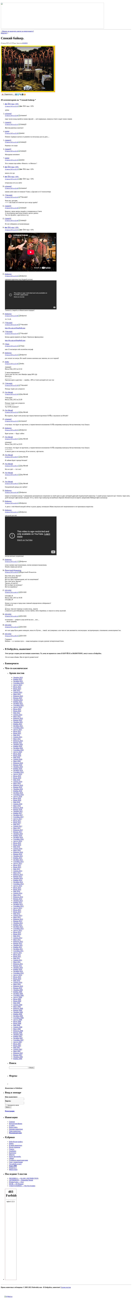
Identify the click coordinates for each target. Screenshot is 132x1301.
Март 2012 (17, 940)
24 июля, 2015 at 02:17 (11, 561)
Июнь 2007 (17, 1046)
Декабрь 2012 (18, 923)
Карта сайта (13, 1127)
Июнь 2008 (17, 1023)
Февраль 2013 (18, 919)
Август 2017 (17, 819)
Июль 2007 (17, 1044)
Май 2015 (16, 869)
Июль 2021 (17, 731)
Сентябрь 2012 (18, 928)
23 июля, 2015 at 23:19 (11, 333)
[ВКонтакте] (16, 94)
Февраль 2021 (18, 741)
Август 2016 (17, 841)
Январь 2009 (17, 1010)
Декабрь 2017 (18, 811)
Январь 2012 (17, 943)
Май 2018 (16, 802)
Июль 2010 (17, 977)
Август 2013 (17, 908)
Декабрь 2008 (18, 1012)
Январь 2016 (17, 854)
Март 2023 (17, 694)
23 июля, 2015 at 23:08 (11, 316)
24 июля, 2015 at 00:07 (11, 439)
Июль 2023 (17, 687)
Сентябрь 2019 (18, 772)
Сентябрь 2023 (18, 683)
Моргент (4, 33)
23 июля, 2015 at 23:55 (11, 421)
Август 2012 (17, 930)
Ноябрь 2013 (17, 902)
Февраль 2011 (18, 964)
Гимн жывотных (15, 1131)
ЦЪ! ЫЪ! (8, 590)
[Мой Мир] (22, 94)
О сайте (12, 1125)
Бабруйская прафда (16, 1142)
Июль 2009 (17, 999)
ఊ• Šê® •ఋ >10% (11, 104)
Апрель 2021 (17, 737)
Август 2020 (17, 752)
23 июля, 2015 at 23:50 (11, 394)
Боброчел (8, 274)
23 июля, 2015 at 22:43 (11, 197)
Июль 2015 (17, 865)
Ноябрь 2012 (17, 925)
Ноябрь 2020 (17, 746)
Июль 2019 (17, 776)
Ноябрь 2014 (17, 880)
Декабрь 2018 (18, 789)
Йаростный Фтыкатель (13, 570)
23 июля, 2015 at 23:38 (11, 363)
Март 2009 (17, 1006)
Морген (12, 1155)
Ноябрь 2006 (17, 1059)
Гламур (11, 1149)
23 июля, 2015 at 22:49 (11, 220)
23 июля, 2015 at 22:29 (11, 151)
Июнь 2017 (17, 822)
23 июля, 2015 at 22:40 (11, 188)
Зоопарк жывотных (16, 1129)
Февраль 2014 (18, 897)
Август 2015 (17, 863)
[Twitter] (18, 94)
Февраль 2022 (18, 718)
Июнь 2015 (17, 867)
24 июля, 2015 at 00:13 (11, 466)
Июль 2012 (17, 932)
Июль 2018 (17, 798)
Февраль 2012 (18, 941)
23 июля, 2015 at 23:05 (11, 230)
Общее (11, 1158)
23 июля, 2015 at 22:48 (11, 208)
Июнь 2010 (17, 979)
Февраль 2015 (18, 874)
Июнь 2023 (17, 689)
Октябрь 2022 (18, 703)
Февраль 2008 (18, 1031)
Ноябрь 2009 (17, 992)
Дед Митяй (9, 392)
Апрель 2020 (17, 759)
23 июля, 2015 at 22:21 (11, 124)
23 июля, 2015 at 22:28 (11, 133)
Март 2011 (17, 962)
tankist (7, 131)
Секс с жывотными (16, 1162)
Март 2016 (17, 850)
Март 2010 (17, 984)
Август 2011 (17, 953)
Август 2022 (17, 707)
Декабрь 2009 (18, 990)
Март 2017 (17, 828)
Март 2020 (17, 761)
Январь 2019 (17, 787)
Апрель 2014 (17, 893)
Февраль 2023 (18, 696)
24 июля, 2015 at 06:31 (11, 592)
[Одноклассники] (25, 94)
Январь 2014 (17, 899)
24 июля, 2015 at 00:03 (11, 430)
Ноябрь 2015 (17, 858)
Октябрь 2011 (18, 949)
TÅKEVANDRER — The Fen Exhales (22, 1186)
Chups (7, 344)
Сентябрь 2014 (18, 884)
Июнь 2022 (17, 711)
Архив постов (66, 1287)
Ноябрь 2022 (17, 702)
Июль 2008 (17, 1021)
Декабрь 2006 (18, 1057)
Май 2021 (16, 735)
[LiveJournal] (20, 94)
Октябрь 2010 (18, 971)
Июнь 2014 (17, 889)
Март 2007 (17, 1051)
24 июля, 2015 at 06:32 (11, 616)
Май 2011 (16, 958)
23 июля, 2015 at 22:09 (11, 115)
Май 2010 (16, 980)
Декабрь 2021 (18, 722)
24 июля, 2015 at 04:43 (11, 572)
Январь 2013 (17, 921)
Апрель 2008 (17, 1027)
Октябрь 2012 (18, 927)
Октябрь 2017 (18, 815)
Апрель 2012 (17, 938)
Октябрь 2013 (18, 904)
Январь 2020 (17, 765)
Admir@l (8, 122)
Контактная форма (15, 1123)
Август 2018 (17, 796)
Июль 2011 (17, 954)
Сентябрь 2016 (18, 839)
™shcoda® (8, 195)
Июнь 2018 (17, 800)
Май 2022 (16, 713)
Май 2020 (16, 757)
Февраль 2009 (18, 1008)
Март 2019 (17, 783)
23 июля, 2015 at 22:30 (11, 160)
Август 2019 (17, 774)
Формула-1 (13, 1168)
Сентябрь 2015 (18, 861)
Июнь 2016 (17, 845)
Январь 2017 (17, 832)
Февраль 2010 (18, 986)
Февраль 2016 (18, 852)
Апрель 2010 (17, 982)
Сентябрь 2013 (18, 906)
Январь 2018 (17, 809)
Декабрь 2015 (18, 856)
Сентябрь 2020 (18, 750)
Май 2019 (16, 780)
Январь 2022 (17, 720)
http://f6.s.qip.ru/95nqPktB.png (15, 328)
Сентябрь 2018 (18, 794)
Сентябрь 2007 (18, 1040)
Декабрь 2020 (18, 744)
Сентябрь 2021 (18, 728)
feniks (7, 362)
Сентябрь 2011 (18, 951)
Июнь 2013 (17, 912)
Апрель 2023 (17, 692)
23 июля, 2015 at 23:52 (11, 412)
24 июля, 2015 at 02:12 (11, 512)
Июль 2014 (17, 887)
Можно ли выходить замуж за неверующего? (18, 31)
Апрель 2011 (17, 960)
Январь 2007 (17, 1055)
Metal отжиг (13, 1169)
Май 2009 (16, 1003)
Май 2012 (16, 936)
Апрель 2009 (17, 1005)
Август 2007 (17, 1042)
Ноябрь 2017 (17, 813)
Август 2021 (17, 729)
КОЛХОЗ (25, 43)
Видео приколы (14, 1147)
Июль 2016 (17, 843)
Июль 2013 (17, 910)
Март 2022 (17, 716)
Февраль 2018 (18, 808)
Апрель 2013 (17, 915)
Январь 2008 (17, 1033)
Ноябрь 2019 (17, 768)
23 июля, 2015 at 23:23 (11, 355)
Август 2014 (17, 886)
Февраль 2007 (18, 1053)
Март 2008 (17, 1029)
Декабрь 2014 (18, 878)
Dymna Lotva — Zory (16, 1182)
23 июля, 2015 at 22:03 (11, 106)
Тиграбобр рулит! (15, 1164)
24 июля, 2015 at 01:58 (11, 492)
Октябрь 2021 (18, 726)
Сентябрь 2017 (18, 817)
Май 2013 (16, 914)
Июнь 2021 (17, 733)
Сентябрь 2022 (18, 705)
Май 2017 (16, 824)
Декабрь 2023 (18, 677)
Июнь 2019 (17, 778)
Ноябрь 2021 (17, 724)
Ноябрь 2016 (17, 835)
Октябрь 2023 (18, 681)
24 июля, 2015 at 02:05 (11, 503)
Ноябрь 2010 (17, 969)
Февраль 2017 (18, 830)
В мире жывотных (15, 1145)
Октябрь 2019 (18, 770)
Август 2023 (17, 685)
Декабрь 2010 (18, 967)
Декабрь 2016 (18, 834)
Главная (12, 1122)
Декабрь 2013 (18, 900)
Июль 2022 (17, 709)
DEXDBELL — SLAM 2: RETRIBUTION (23, 1178)
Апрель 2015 (17, 871)
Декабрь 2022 (18, 700)
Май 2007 (16, 1047)
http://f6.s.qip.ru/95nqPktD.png (15, 340)
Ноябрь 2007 (17, 1036)
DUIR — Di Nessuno (16, 1184)
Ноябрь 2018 (17, 791)
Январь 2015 (17, 876)
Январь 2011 (17, 966)
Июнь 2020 (17, 755)
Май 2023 (16, 690)
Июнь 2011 (17, 956)
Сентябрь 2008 (18, 1018)
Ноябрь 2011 (17, 947)
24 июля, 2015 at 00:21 (11, 483)
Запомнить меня (13, 1105)
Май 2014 (16, 891)
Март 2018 (17, 806)
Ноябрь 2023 (17, 679)
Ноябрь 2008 (17, 1014)
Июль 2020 (17, 754)
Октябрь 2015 (18, 860)
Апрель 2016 (17, 848)
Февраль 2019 (18, 785)
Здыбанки (12, 1151)
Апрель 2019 (17, 781)
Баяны (11, 1143)
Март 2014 (17, 895)
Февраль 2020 (18, 763)
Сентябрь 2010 (18, 973)
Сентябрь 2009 (18, 995)
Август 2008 (17, 1020)
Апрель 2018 (17, 804)
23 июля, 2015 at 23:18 (11, 324)
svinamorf (8, 113)
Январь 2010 (17, 988)
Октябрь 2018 (18, 793)
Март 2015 (17, 873)
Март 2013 (17, 917)
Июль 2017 (17, 821)
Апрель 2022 (17, 715)
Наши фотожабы (15, 1156)
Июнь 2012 (17, 934)
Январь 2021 (17, 742)
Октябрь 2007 (18, 1038)
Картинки (12, 1153)
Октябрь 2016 (18, 837)
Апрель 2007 (17, 1049)
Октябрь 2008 (18, 1016)
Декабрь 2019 (18, 767)
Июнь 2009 (17, 1001)
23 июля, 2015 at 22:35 (11, 169)
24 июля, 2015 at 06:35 (11, 636)
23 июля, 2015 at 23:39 (11, 385)
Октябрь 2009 (18, 993)
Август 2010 (17, 975)
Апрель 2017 (17, 826)
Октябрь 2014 (18, 882)
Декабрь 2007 (18, 1034)
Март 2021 (17, 739)
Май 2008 (16, 1025)
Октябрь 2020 (18, 748)
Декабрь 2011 (18, 945)
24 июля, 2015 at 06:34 (11, 627)
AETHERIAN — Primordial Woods (21, 1180)
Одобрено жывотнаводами (18, 1160)
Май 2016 (16, 847)
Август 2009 (17, 997)
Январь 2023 (17, 698)
